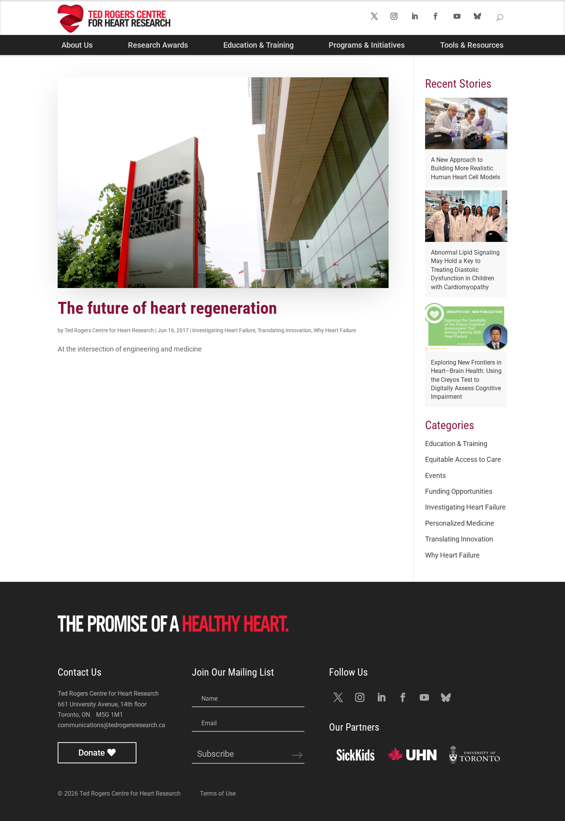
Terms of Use (218, 793)
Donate (91, 753)
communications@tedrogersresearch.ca (111, 725)
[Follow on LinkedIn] (381, 697)
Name (209, 698)
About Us (77, 45)
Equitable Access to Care (463, 459)
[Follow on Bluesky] (446, 697)
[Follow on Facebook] (403, 697)
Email (209, 723)
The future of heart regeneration (167, 308)
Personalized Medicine (459, 523)
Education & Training (258, 45)
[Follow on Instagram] (360, 697)
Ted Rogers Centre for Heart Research (109, 330)
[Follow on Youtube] (424, 697)
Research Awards (158, 45)
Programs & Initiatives (367, 45)
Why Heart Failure (335, 330)
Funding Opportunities (458, 491)
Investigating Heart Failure (223, 330)
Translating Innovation (284, 330)
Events (435, 475)
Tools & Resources (472, 45)
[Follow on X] (338, 697)
